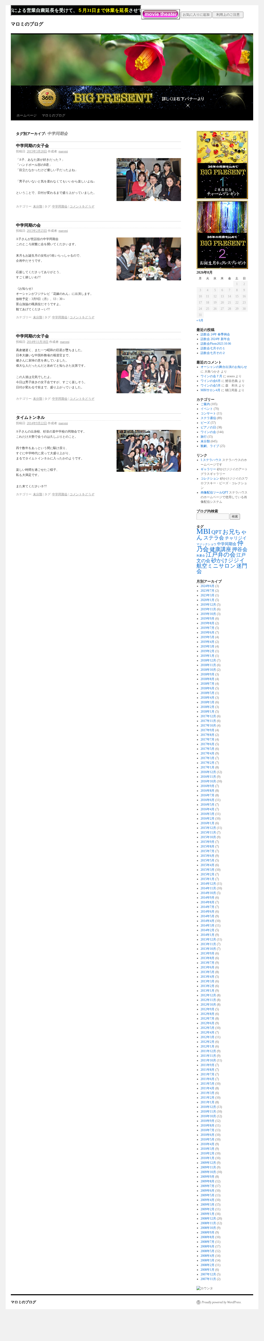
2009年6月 (207, 1190)
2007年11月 (208, 1279)
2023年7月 (207, 590)
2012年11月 (208, 1000)
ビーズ (205, 423)
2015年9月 (207, 842)
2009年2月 (207, 1209)
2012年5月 (207, 1028)
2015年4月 (207, 865)
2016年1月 (207, 823)
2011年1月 (207, 1102)
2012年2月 (207, 1042)
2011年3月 (207, 1093)
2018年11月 (208, 665)
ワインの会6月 (211, 381)
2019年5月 (207, 637)
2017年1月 (207, 767)
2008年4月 (207, 1256)
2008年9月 (207, 1232)
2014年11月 (208, 888)
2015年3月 (207, 870)
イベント (207, 409)
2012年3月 (207, 1037)
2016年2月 (207, 818)
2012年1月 (207, 1046)
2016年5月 (207, 804)
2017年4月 (207, 753)
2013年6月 (207, 967)
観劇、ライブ (210, 446)
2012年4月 (207, 1032)
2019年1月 (207, 656)
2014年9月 (207, 897)
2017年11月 (208, 721)
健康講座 (220, 549)
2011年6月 (207, 1079)
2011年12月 (208, 1051)
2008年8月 (207, 1237)
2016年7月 (207, 795)
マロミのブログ (27, 24)
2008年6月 (207, 1246)
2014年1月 (207, 935)
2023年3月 (207, 595)
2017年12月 (208, 716)
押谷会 (240, 549)
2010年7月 (207, 1130)
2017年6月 (207, 744)
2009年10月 (208, 1172)
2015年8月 (207, 846)
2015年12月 (208, 828)
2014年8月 (207, 902)
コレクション (210, 478)
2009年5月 (207, 1195)
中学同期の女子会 (32, 145)
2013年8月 (207, 958)
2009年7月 (207, 1186)
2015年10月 (208, 837)
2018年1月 (207, 711)
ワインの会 (208, 432)
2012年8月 (207, 1014)
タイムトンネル (30, 417)
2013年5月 (207, 972)
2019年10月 (208, 614)
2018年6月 (207, 688)
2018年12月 (208, 660)
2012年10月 (208, 1004)
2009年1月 (207, 1214)
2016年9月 (207, 786)
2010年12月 (208, 1107)
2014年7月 (207, 907)
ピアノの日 (208, 427)
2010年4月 (207, 1144)
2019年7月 (207, 628)
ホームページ (26, 115)
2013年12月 (208, 939)
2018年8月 (207, 679)
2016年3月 (207, 814)
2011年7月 (207, 1074)
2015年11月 (208, 832)
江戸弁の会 (221, 554)
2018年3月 (207, 702)
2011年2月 (207, 1097)
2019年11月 (208, 609)
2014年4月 (207, 921)
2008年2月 (207, 1265)
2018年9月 (207, 674)
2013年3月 (207, 981)
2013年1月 (207, 990)
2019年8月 (207, 623)
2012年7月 (207, 1018)
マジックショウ (206, 544)
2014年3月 (207, 925)
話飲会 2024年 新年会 (215, 339)
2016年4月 (207, 809)
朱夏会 (200, 555)
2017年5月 (207, 749)
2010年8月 (207, 1125)
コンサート (208, 413)
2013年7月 (207, 963)
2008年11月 (208, 1223)
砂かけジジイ (228, 560)
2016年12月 (208, 772)
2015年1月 (207, 879)
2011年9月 (207, 1065)
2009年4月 (207, 1200)
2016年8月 (207, 790)
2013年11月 (208, 944)
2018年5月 (207, 693)
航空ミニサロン (216, 566)
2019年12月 (208, 604)
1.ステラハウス (211, 460)
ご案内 (205, 404)
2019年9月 (207, 618)
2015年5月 (207, 860)
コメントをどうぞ (82, 206)
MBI (203, 531)
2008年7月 (207, 1242)
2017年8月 (207, 735)
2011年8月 (207, 1070)
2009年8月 (207, 1181)
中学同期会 (60, 206)
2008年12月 (208, 1218)
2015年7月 (207, 851)
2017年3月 (207, 758)
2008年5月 (207, 1251)
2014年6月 (207, 911)
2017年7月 (207, 739)
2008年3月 (207, 1260)
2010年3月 (207, 1149)
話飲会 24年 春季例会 (215, 334)
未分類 (37, 206)
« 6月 (199, 320)
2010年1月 (207, 1158)
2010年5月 (207, 1139)
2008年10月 (208, 1228)
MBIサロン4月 (210, 390)
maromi (63, 151)
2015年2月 (207, 874)
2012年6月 (207, 1023)
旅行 (204, 436)
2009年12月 (208, 1163)
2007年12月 (208, 1274)
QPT (216, 532)
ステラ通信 (208, 418)
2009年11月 (208, 1167)
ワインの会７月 (211, 376)
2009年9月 (207, 1176)
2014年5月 (207, 916)
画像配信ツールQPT (214, 492)
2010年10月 (208, 1116)
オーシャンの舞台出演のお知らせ (224, 367)
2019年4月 (207, 642)
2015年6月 (207, 856)
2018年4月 (207, 697)
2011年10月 (208, 1060)
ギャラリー (208, 469)
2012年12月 (208, 995)
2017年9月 (207, 730)
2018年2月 (207, 707)
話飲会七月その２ (213, 353)
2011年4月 (207, 1088)
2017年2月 (207, 763)
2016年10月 (208, 781)
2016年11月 (208, 777)
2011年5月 (207, 1083)
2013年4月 (207, 976)
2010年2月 (207, 1153)
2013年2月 (207, 986)
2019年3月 (207, 646)
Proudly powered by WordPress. (222, 1302)
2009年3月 (207, 1204)
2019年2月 (207, 651)
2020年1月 (207, 600)
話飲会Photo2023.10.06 (216, 343)
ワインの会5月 (211, 385)
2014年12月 (208, 883)
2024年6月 (207, 586)
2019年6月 (207, 632)
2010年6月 (207, 1135)
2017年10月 (208, 725)
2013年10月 (208, 949)
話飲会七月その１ (213, 348)
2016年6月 (207, 800)
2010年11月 (208, 1111)
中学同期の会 (28, 225)
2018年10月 (208, 670)
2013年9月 (207, 953)
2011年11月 (208, 1056)
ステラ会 (213, 538)
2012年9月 (207, 1009)
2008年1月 (207, 1269)
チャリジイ (236, 538)
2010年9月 (207, 1121)
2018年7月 (207, 683)
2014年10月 (208, 893)
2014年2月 (207, 930)
